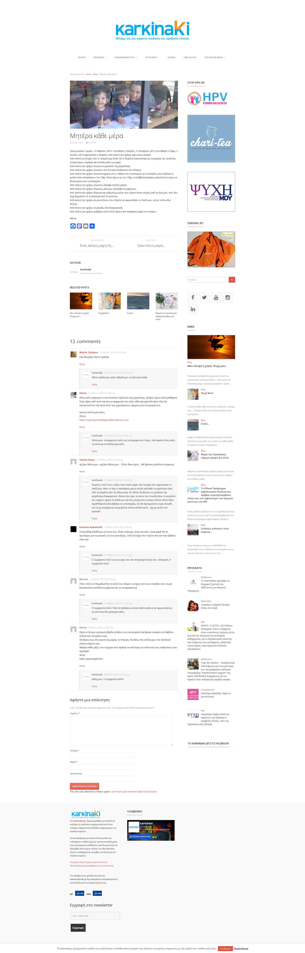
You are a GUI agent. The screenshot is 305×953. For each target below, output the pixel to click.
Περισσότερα (241, 948)
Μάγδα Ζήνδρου (88, 352)
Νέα (203, 622)
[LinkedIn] (192, 309)
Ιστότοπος (76, 773)
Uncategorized (207, 689)
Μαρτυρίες (206, 601)
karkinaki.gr (79, 820)
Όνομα (74, 750)
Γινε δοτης (190, 57)
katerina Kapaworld (90, 527)
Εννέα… (131, 313)
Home (88, 74)
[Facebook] (192, 297)
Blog (95, 74)
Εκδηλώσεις (206, 577)
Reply (82, 364)
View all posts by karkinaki (92, 273)
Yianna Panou (87, 459)
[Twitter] (204, 297)
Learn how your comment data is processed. (134, 791)
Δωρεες (171, 57)
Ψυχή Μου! (103, 313)
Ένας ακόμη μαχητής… (97, 245)
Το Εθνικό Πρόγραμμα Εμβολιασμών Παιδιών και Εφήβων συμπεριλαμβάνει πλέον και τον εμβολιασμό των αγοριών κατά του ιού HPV (210, 495)
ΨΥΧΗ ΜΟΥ (151, 57)
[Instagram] (227, 297)
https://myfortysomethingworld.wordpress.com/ (104, 419)
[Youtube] (216, 297)
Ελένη (82, 393)
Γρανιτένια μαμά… (151, 245)
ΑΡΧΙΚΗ (82, 57)
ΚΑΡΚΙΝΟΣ (99, 57)
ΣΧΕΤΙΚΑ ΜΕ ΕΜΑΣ (213, 57)
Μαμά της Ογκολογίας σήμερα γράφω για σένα (166, 316)
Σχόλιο (75, 713)
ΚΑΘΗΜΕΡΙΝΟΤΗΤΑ (125, 57)
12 (82, 142)
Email (73, 761)
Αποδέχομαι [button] (225, 948)
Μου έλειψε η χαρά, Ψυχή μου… (79, 315)
